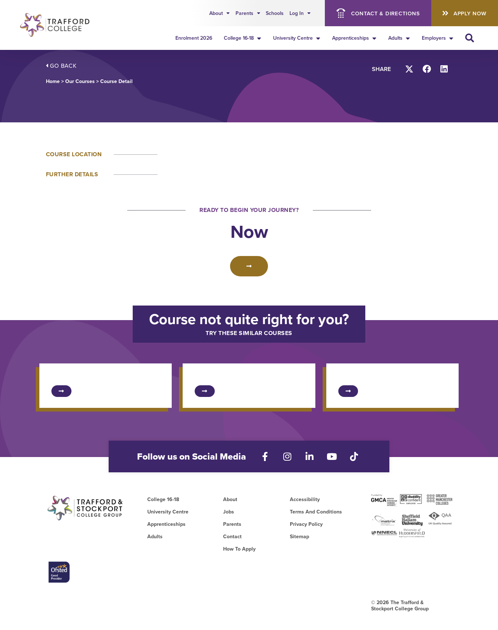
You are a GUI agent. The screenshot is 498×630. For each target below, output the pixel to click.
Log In (296, 13)
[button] (409, 69)
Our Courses (80, 81)
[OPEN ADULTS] (407, 38)
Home (53, 81)
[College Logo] (59, 25)
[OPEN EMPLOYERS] (451, 38)
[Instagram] (287, 456)
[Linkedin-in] (309, 456)
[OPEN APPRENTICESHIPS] (374, 38)
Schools (275, 13)
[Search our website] (469, 38)
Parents (244, 13)
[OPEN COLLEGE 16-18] (258, 38)
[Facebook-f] (265, 456)
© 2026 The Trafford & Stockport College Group (400, 605)
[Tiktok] (354, 456)
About (216, 13)
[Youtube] (331, 456)
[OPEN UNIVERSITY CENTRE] (317, 38)
